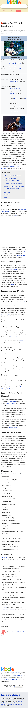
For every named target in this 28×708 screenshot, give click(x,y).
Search (25, 6)
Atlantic (12, 88)
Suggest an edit (18, 687)
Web (4, 10)
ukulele (16, 81)
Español (23, 10)
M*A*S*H (7, 156)
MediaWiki (19, 701)
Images (8, 10)
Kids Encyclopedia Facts (7, 28)
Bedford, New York (13, 66)
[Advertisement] (14, 17)
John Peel (21, 340)
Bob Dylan (22, 353)
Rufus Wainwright (11, 166)
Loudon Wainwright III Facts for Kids (10, 679)
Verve (17, 98)
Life (16, 215)
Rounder (12, 93)
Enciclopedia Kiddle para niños (15, 704)
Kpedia (18, 10)
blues (19, 68)
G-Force (4, 607)
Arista (17, 91)
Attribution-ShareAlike (16, 675)
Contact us (3, 704)
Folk (11, 68)
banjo (11, 81)
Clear (22, 6)
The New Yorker (13, 427)
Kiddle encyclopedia (15, 672)
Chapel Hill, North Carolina (15, 64)
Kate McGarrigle (11, 401)
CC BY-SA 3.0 (17, 697)
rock (15, 68)
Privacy (18, 702)
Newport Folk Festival (9, 355)
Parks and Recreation (15, 337)
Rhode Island (13, 269)
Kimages (13, 10)
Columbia (18, 88)
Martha (13, 403)
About (13, 702)
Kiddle (2, 702)
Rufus (7, 403)
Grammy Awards (5, 314)
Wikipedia (23, 700)
